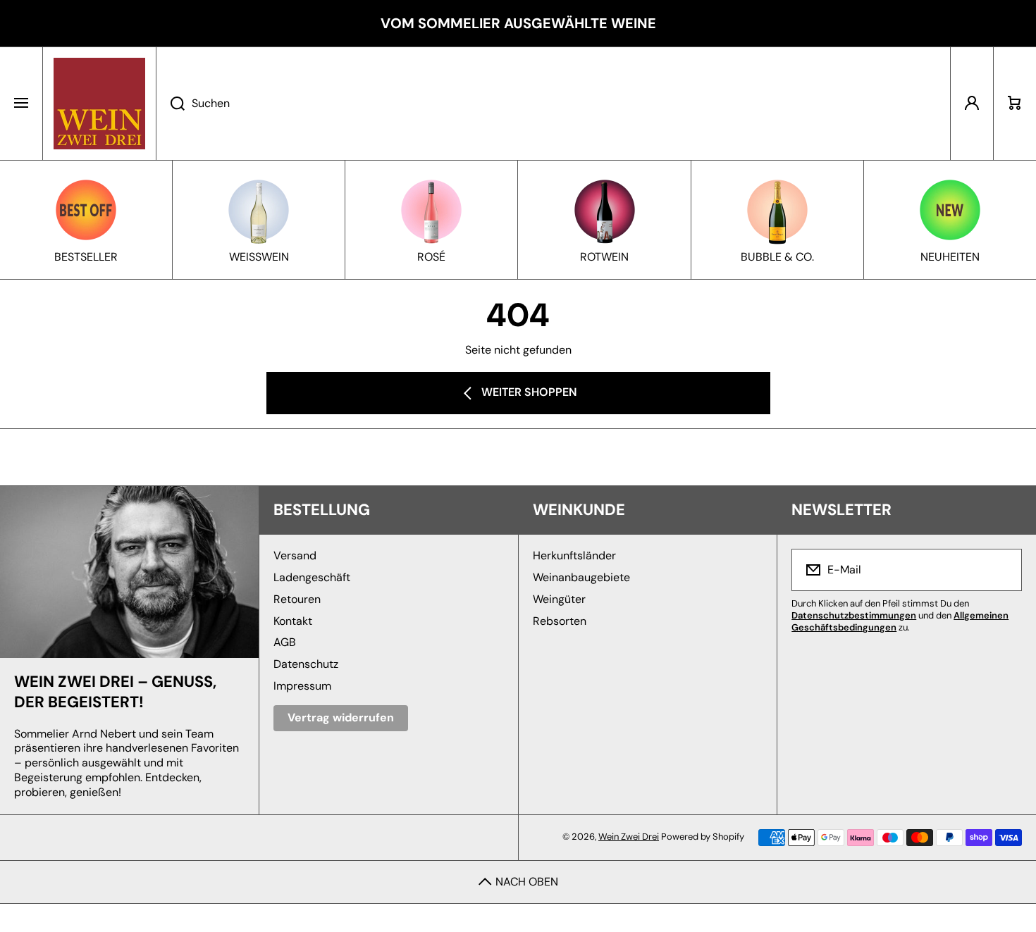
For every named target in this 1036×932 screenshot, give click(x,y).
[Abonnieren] (1002, 570)
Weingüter (559, 599)
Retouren (297, 599)
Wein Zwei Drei (628, 837)
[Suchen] (170, 103)
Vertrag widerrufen (341, 717)
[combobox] (553, 103)
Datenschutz (305, 664)
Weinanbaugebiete (581, 577)
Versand (294, 555)
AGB (284, 642)
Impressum (302, 685)
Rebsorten (559, 621)
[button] (1015, 103)
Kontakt (292, 621)
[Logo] (99, 103)
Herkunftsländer (574, 555)
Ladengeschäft (311, 577)
